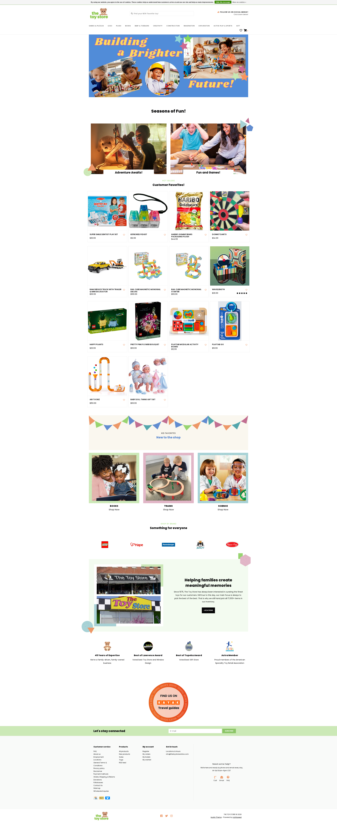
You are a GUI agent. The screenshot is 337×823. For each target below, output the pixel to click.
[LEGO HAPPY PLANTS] (107, 321)
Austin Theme (216, 817)
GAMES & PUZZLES (96, 26)
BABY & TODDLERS (142, 26)
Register (146, 751)
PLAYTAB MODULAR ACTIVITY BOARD (184, 345)
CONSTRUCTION (173, 26)
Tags (121, 760)
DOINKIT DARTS (219, 234)
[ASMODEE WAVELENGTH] (229, 266)
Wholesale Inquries (101, 791)
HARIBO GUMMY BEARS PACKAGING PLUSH (181, 235)
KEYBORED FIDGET (138, 234)
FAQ (94, 751)
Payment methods (100, 774)
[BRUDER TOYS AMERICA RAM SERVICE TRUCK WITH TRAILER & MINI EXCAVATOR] (107, 266)
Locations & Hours (173, 751)
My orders (146, 754)
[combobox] (162, 13)
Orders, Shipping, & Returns (104, 777)
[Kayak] (168, 702)
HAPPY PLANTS (96, 344)
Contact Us (98, 785)
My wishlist (147, 760)
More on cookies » (239, 2)
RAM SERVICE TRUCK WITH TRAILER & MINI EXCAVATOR (105, 290)
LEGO (110, 26)
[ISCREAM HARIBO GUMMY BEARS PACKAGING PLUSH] (189, 211)
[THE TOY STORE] (107, 13)
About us (97, 754)
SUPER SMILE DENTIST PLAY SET (104, 234)
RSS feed (122, 763)
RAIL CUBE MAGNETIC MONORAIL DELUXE (145, 290)
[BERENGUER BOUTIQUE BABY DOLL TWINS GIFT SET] (148, 376)
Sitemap (96, 788)
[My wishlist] (241, 30)
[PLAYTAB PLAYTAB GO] (229, 321)
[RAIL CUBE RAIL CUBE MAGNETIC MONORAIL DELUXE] (148, 266)
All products (124, 751)
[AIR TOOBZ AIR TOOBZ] (107, 376)
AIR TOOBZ (95, 399)
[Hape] (137, 544)
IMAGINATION (189, 26)
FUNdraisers (98, 782)
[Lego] (105, 544)
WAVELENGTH (218, 289)
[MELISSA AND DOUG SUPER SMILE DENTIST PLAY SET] (107, 211)
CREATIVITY (157, 26)
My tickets (146, 757)
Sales (121, 757)
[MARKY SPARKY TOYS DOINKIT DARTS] (229, 211)
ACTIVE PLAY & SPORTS (223, 26)
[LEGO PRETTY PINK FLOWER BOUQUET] (148, 321)
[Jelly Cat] (200, 544)
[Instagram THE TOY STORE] (171, 816)
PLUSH (118, 26)
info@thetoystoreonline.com (177, 754)
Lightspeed (237, 817)
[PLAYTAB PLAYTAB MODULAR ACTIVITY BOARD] (189, 321)
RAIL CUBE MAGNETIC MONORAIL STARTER (186, 290)
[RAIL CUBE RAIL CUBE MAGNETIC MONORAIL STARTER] (189, 266)
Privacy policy (99, 768)
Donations (97, 780)
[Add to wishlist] (124, 235)
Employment (98, 757)
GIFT (238, 26)
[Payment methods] (96, 798)
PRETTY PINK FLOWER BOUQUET (144, 344)
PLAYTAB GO (218, 344)
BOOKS (128, 26)
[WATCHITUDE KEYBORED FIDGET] (148, 211)
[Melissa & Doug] (232, 544)
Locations (208, 610)
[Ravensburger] (168, 544)
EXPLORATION (204, 26)
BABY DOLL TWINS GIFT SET (142, 399)
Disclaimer (97, 771)
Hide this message (223, 2)
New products (124, 754)
